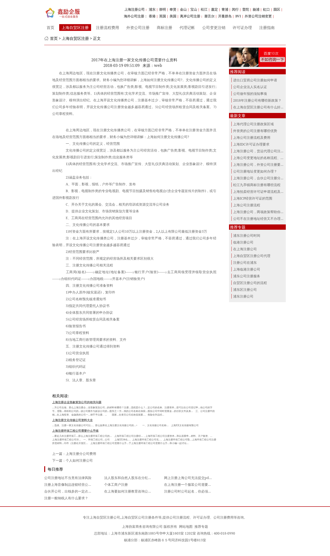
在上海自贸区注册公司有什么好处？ (260, 107)
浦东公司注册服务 (246, 276)
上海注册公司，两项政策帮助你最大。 (262, 211)
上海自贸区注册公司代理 (251, 255)
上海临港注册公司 (246, 269)
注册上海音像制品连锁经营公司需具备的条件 (78, 484)
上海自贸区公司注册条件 (139, 517)
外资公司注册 (138, 27)
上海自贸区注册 (75, 27)
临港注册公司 (243, 242)
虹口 (266, 9)
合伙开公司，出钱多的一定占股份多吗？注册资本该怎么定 (88, 491)
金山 (183, 9)
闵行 (235, 9)
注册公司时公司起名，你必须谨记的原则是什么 (199, 491)
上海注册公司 (134, 9)
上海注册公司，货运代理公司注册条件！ (263, 151)
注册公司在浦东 (245, 262)
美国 (173, 16)
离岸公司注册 (190, 16)
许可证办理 (242, 27)
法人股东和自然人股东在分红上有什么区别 (136, 477)
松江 (204, 9)
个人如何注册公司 (79, 460)
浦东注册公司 (243, 296)
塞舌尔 (209, 16)
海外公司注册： (136, 16)
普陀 (245, 9)
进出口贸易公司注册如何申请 (255, 80)
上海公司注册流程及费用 (251, 137)
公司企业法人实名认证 (250, 86)
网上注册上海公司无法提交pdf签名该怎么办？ (199, 477)
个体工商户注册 (116, 484)
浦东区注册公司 (245, 289)
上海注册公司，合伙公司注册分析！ (260, 178)
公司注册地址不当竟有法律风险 (68, 477)
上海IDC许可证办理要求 (251, 144)
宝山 (193, 9)
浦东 (152, 9)
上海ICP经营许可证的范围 (252, 198)
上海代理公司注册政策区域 (253, 124)
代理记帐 (187, 27)
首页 (50, 27)
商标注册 (164, 27)
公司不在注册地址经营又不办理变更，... (263, 218)
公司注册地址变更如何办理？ (255, 171)
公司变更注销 (213, 27)
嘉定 (214, 9)
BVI (238, 16)
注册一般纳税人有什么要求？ (66, 498)
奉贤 (173, 9)
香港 (152, 16)
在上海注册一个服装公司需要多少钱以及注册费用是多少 (206, 484)
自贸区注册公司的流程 (250, 282)
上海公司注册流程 (246, 205)
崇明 (162, 9)
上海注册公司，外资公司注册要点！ (260, 164)
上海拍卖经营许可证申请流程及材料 (260, 191)
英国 (162, 16)
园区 (276, 9)
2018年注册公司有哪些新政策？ (257, 100)
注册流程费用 (107, 27)
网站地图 (186, 526)
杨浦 (256, 9)
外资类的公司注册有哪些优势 (255, 130)
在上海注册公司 (245, 249)
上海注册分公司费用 (81, 453)
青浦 (225, 9)
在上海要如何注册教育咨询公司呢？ (131, 491)
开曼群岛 (225, 16)
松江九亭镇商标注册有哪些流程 (256, 184)
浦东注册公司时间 (246, 235)
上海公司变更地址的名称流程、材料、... (263, 157)
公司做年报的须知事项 (250, 93)
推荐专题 (201, 526)
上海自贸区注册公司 (105, 517)
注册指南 (267, 27)
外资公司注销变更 (258, 16)
